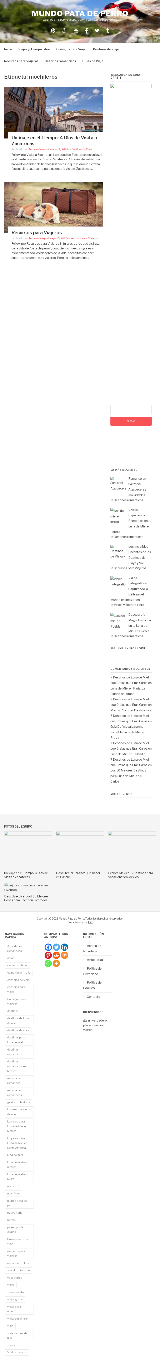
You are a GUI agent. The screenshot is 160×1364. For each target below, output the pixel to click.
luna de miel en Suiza (17, 1177)
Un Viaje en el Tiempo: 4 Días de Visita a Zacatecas (26, 874)
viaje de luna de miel (17, 1335)
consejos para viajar (16, 989)
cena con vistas (17, 965)
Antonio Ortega (37, 149)
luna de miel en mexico (17, 1164)
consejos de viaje (18, 979)
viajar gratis (15, 1299)
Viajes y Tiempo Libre (34, 49)
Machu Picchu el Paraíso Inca (130, 710)
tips (26, 1263)
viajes (11, 1345)
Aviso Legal (95, 960)
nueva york (14, 1212)
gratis (11, 1102)
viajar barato (15, 1292)
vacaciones (14, 1277)
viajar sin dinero (17, 1318)
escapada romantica (13, 1081)
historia (25, 1102)
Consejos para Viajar (71, 49)
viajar (10, 1284)
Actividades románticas (14, 948)
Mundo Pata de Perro (80, 13)
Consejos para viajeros (16, 1001)
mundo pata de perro (17, 1203)
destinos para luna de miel (16, 1040)
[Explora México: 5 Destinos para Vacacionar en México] (132, 835)
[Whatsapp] (48, 963)
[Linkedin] (64, 947)
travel (11, 1270)
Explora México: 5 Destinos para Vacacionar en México (130, 874)
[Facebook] (48, 947)
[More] (56, 963)
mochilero (13, 1193)
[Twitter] (56, 947)
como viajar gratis (18, 972)
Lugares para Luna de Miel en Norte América (17, 1142)
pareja (11, 1220)
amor (10, 958)
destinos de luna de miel (18, 1021)
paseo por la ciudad (15, 1230)
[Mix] (64, 955)
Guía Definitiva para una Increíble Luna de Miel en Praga (127, 732)
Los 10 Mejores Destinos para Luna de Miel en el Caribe (128, 776)
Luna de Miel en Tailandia (127, 754)
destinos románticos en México (16, 1066)
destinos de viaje (18, 1030)
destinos (13, 1011)
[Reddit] (56, 955)
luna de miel (15, 1154)
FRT (90, 922)
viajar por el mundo (14, 1309)
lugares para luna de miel (18, 1112)
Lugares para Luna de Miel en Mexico (17, 1126)
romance (13, 1263)
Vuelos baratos (17, 1352)
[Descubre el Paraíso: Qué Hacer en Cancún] (80, 835)
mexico (11, 1186)
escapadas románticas (14, 1092)
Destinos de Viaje (106, 49)
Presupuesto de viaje (17, 1241)
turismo (25, 1270)
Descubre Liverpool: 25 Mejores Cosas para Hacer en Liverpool (26, 898)
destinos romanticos (14, 1052)
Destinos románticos (60, 61)
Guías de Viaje (92, 61)
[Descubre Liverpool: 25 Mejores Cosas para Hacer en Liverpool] (28, 890)
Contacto (93, 997)
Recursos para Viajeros (21, 61)
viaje (10, 1326)
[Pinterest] (48, 955)
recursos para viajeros (16, 1253)
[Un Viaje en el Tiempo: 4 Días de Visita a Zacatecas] (28, 835)
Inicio (8, 49)
